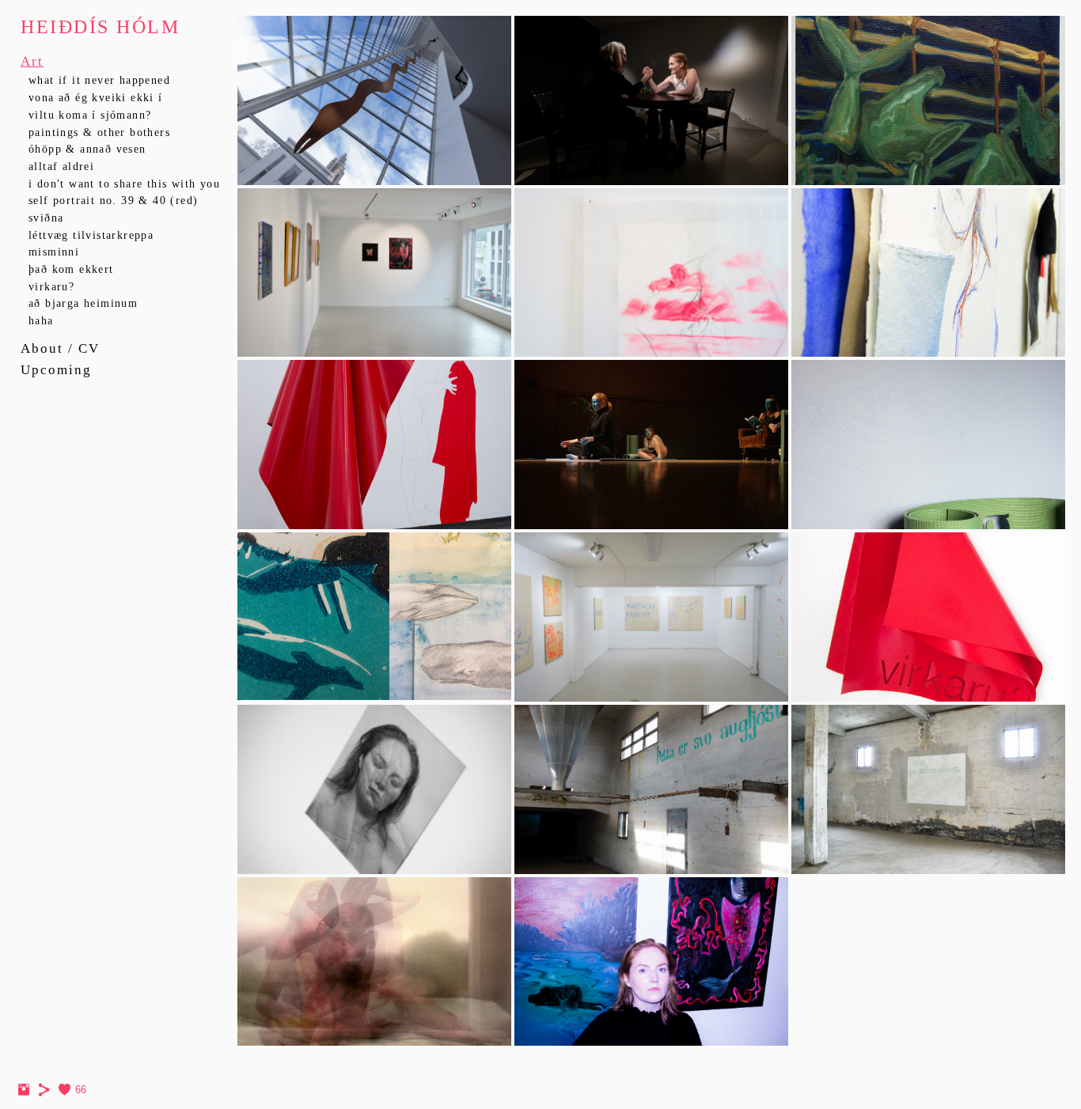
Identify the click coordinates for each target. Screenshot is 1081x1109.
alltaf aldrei (61, 166)
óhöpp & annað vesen (87, 149)
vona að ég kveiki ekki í (95, 98)
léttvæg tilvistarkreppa (91, 235)
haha (41, 321)
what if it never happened (99, 80)
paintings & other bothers (99, 132)
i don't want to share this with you (124, 184)
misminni (53, 252)
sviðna (45, 218)
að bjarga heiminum (83, 303)
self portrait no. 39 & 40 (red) (113, 200)
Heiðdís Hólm (100, 27)
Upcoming (56, 369)
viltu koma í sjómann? (89, 115)
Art (32, 61)
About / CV (60, 348)
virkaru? (51, 287)
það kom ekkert (71, 269)
